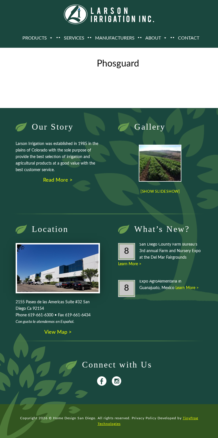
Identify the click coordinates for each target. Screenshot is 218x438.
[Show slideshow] (160, 192)
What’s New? (162, 229)
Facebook (101, 381)
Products (34, 38)
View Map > (58, 332)
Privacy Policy (144, 418)
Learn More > (129, 264)
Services (74, 38)
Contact (188, 38)
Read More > (57, 180)
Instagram (116, 381)
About (153, 38)
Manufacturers (115, 38)
